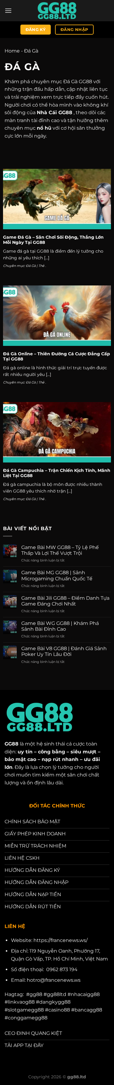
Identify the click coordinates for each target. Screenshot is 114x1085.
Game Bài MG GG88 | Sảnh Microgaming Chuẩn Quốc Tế (56, 575)
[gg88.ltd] (57, 10)
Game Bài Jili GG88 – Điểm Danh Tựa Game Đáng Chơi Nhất (65, 601)
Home (12, 51)
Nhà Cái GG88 (54, 112)
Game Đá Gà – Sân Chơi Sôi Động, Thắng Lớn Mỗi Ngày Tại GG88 (53, 240)
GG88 (12, 744)
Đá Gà (31, 266)
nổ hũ (44, 128)
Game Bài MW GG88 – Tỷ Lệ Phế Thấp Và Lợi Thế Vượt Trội (60, 550)
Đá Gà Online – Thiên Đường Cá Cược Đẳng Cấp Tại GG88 (56, 356)
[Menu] (8, 10)
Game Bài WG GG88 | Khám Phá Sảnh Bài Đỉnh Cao (60, 626)
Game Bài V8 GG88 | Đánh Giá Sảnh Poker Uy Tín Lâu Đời (64, 651)
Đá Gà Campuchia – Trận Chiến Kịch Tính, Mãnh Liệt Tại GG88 (56, 473)
